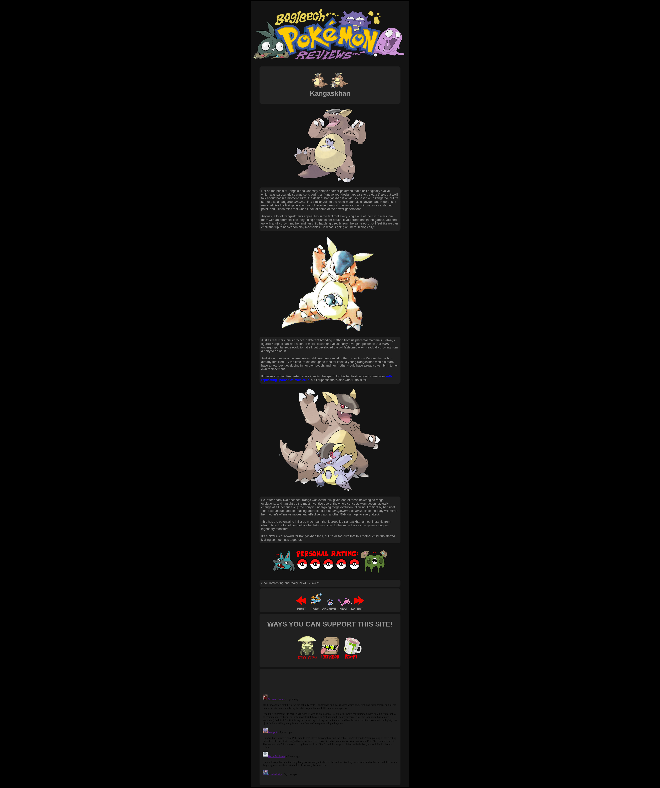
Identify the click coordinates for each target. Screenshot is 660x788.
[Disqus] (330, 736)
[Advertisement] (323, 681)
